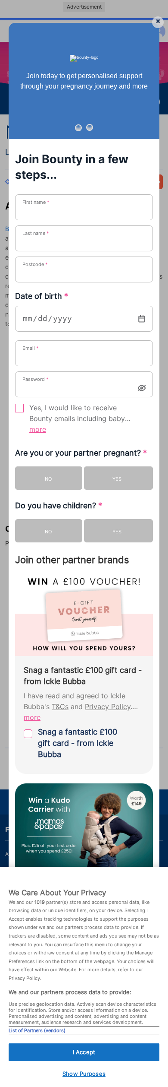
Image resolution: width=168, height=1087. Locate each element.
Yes (116, 479)
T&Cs (60, 707)
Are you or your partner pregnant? (81, 452)
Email (30, 348)
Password (35, 379)
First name (36, 202)
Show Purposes (84, 1073)
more (37, 429)
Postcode (35, 264)
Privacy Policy (108, 707)
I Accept (84, 1052)
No (48, 479)
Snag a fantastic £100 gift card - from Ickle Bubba (77, 743)
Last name (35, 233)
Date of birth (41, 296)
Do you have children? (58, 505)
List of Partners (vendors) (37, 1030)
